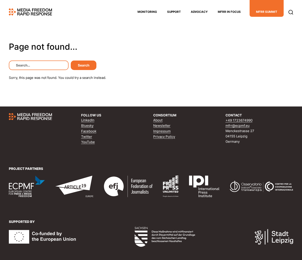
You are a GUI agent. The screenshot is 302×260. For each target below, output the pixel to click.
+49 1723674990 (239, 120)
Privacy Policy (164, 136)
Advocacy (199, 11)
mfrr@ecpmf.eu (238, 125)
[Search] (290, 12)
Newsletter (161, 125)
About (157, 120)
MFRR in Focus (229, 11)
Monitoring (147, 11)
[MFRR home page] (30, 11)
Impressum (162, 131)
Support (174, 11)
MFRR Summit (266, 11)
